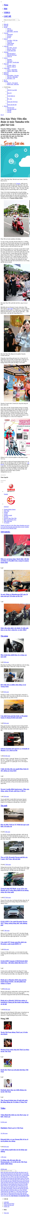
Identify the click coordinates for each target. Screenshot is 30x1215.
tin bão (4, 1184)
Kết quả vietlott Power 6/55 (21, 1185)
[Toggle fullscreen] (3, 480)
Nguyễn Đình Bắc (10, 1187)
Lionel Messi (22, 1176)
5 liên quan (6, 692)
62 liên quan (4, 1122)
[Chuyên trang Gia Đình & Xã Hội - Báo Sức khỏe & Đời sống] (15, 894)
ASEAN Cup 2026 (8, 1185)
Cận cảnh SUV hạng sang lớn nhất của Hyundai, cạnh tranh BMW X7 (13, 943)
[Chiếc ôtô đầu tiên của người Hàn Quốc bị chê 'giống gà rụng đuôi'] (15, 765)
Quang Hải (3, 1173)
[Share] (2, 480)
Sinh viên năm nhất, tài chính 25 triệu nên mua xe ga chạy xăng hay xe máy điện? (14, 629)
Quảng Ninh (24, 1191)
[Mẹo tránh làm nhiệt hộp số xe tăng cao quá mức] (15, 646)
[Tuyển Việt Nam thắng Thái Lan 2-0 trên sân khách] (15, 1025)
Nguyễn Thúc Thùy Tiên (10, 518)
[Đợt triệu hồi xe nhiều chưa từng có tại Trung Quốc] (15, 675)
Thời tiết (14, 1181)
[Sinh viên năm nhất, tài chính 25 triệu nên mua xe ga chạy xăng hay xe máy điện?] (15, 615)
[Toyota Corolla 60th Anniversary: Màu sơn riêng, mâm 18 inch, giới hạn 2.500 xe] (15, 786)
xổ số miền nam (5, 1188)
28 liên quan (4, 1169)
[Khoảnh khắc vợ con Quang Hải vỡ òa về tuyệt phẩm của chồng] (15, 1136)
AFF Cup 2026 (19, 1187)
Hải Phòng (17, 1178)
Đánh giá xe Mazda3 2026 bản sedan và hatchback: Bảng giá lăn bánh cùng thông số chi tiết (14, 1002)
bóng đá (3, 1193)
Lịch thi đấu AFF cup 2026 (19, 1175)
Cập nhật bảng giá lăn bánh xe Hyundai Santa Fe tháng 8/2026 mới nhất (14, 717)
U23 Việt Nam (11, 1179)
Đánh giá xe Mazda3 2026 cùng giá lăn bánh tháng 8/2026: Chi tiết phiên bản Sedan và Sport (13, 981)
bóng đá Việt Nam (7, 1175)
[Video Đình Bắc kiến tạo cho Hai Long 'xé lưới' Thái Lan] (15, 1111)
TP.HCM (6, 506)
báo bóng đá (4, 1179)
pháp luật (25, 1187)
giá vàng (9, 1181)
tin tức (3, 1190)
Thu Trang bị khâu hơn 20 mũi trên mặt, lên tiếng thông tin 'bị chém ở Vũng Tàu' (14, 1101)
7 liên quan (7, 831)
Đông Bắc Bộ (20, 1194)
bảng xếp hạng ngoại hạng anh (8, 1172)
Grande (6, 514)
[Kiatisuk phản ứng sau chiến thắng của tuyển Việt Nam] (15, 1083)
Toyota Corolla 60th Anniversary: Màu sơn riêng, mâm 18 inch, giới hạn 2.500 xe (15, 790)
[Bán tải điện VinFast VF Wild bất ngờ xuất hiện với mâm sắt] (15, 815)
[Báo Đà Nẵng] (15, 1007)
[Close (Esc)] (1, 480)
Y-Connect (6, 522)
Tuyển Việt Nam (24, 1178)
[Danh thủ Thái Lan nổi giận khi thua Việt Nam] (15, 1063)
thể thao (12, 1190)
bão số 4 (8, 1190)
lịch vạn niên (4, 1181)
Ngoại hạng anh (21, 1181)
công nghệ (10, 308)
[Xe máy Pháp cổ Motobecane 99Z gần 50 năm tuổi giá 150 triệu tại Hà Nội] (15, 581)
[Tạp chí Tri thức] (15, 773)
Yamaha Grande (8, 515)
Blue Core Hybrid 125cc (10, 519)
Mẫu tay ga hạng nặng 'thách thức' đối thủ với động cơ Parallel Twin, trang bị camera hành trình (15, 560)
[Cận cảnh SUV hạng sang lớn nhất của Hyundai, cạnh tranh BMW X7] (15, 939)
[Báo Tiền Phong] (15, 689)
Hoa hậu (6, 516)
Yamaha (18, 183)
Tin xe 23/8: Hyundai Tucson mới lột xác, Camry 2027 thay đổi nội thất (14, 858)
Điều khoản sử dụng (9, 1203)
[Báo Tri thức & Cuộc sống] (15, 141)
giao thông (16, 1173)
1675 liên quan (7, 897)
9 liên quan (6, 723)
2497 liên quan (9, 145)
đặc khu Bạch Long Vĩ (22, 1172)
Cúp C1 (27, 1179)
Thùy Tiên (6, 511)
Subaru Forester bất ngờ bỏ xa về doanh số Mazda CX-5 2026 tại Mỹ (15, 749)
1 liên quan (6, 662)
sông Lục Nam (18, 1190)
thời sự (5, 1178)
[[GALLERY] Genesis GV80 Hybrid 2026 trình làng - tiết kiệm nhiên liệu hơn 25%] (15, 958)
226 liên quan (6, 755)
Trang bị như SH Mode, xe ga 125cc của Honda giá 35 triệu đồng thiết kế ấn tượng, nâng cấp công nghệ (15, 890)
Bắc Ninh (8, 1182)
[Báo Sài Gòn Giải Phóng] (15, 1166)
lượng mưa (22, 1193)
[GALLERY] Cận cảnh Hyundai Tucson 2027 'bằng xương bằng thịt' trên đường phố (14, 923)
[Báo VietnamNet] (15, 599)
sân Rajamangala (22, 1182)
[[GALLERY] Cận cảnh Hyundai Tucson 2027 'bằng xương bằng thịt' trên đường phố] (15, 912)
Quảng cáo (6, 1206)
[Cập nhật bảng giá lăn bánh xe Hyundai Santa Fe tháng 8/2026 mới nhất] (15, 706)
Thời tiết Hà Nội (13, 1194)
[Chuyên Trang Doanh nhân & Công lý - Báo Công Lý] (15, 793)
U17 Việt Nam (17, 1191)
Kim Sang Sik (18, 1184)
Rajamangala (10, 1173)
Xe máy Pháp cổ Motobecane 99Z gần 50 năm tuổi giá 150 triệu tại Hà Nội (14, 595)
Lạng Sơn (16, 1176)
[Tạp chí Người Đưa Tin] (15, 565)
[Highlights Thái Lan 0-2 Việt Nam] (15, 1125)
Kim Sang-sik (10, 1178)
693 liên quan (6, 989)
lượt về (21, 1173)
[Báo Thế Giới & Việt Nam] (15, 720)
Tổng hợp (6, 1213)
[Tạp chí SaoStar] (15, 1054)
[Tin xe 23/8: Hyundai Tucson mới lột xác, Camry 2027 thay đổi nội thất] (15, 848)
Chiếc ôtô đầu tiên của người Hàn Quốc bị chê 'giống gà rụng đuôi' (14, 770)
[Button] (19, 20)
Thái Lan (3, 1187)
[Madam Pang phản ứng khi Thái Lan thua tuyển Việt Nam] (15, 1043)
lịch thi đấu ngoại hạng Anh (12, 1193)
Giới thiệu (6, 1202)
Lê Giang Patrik (10, 1184)
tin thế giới (18, 1188)
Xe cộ (2, 114)
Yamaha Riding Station (10, 509)
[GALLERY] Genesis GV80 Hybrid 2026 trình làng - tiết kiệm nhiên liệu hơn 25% (14, 962)
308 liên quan (6, 1009)
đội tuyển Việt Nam (20, 1179)
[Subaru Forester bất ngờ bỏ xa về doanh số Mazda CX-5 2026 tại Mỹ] (15, 739)
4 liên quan (6, 949)
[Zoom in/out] (5, 480)
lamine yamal (12, 1188)
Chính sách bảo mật (9, 1205)
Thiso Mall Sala (8, 521)
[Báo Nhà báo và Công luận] (15, 659)
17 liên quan (7, 864)
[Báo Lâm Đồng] (15, 986)
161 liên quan (4, 1133)
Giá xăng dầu (7, 1195)
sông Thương (14, 1182)
